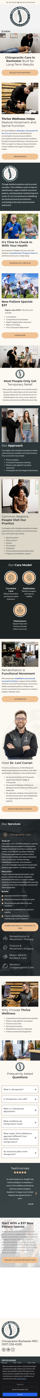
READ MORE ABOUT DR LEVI (20, 809)
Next (36, 1193)
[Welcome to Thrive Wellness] (20, 26)
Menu (7, 31)
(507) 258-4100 (13, 2)
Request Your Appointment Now (20, 1260)
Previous (4, 1193)
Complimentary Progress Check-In (24, 253)
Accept (20, 1394)
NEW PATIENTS (20, 157)
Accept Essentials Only (20, 1389)
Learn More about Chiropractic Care (20, 927)
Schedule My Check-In (20, 263)
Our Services (20, 699)
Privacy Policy (21, 1379)
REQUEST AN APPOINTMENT (27, 2)
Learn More (20, 335)
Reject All (20, 1384)
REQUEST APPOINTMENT (20, 73)
